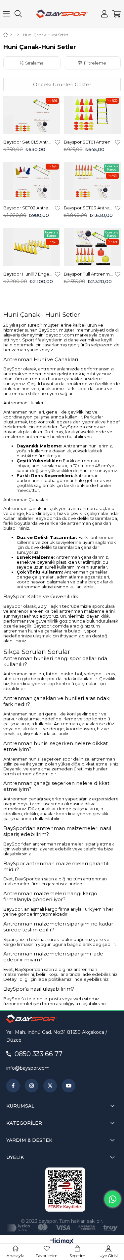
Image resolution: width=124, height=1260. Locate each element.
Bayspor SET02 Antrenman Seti (28, 207)
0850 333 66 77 (38, 1054)
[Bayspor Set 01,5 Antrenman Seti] (32, 115)
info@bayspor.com (28, 1068)
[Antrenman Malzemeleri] (18, 34)
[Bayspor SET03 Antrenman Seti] (92, 181)
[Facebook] (13, 1085)
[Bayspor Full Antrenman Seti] (92, 247)
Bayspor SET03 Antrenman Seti (89, 207)
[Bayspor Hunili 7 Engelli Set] (32, 247)
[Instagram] (31, 1085)
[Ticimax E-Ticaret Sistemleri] (62, 1241)
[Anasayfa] (11, 34)
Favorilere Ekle (58, 142)
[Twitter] (50, 1085)
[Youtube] (68, 1085)
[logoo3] (31, 1018)
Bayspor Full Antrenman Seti (89, 274)
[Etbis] (65, 1189)
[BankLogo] (62, 1228)
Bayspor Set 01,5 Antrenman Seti (28, 142)
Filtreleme (95, 63)
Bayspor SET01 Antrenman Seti (89, 142)
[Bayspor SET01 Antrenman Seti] (92, 115)
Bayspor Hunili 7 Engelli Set (28, 274)
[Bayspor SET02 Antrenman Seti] (32, 181)
